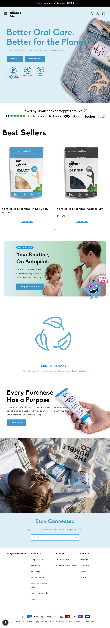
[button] (6, 13)
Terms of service (74, 621)
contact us (36, 566)
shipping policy (37, 578)
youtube (83, 578)
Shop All (15, 59)
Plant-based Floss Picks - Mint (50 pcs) (25, 209)
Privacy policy (60, 621)
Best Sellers (35, 59)
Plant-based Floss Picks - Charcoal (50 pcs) (80, 211)
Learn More (16, 423)
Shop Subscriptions (30, 287)
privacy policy (37, 572)
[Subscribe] (76, 537)
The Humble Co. (18, 622)
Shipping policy (88, 621)
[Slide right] (107, 185)
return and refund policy (39, 585)
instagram (84, 566)
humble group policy (40, 593)
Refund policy (47, 621)
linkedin (83, 572)
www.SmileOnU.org (31, 415)
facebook (84, 560)
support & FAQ (38, 560)
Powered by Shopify (32, 622)
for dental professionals (66, 566)
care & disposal (62, 560)
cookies (34, 599)
